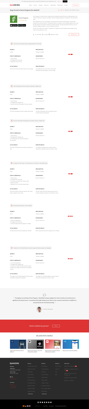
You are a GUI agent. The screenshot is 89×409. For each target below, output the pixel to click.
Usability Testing (44, 377)
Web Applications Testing (32, 366)
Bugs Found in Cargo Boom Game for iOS (71, 369)
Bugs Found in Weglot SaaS (69, 366)
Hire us (56, 326)
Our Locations (51, 406)
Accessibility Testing (31, 391)
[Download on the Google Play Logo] (22, 25)
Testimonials (60, 5)
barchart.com (74, 34)
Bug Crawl (46, 5)
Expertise (41, 5)
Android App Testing (31, 380)
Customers (57, 369)
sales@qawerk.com (13, 378)
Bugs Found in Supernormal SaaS (70, 377)
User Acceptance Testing (45, 388)
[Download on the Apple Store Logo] (14, 25)
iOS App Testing (30, 374)
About (30, 5)
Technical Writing (31, 377)
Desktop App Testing (31, 369)
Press (56, 371)
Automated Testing (44, 369)
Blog (56, 374)
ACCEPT (65, 1)
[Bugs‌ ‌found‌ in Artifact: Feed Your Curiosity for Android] (36, 344)
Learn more (59, 1)
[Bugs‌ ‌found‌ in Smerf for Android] (71, 344)
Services (35, 5)
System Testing (44, 391)
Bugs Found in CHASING (69, 380)
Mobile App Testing (31, 388)
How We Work (58, 366)
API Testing (43, 371)
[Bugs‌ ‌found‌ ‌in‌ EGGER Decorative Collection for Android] (53, 344)
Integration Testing (44, 382)
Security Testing (44, 380)
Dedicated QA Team (31, 385)
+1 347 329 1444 (13, 387)
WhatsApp (12, 384)
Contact (66, 5)
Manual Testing (44, 366)
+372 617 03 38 (13, 386)
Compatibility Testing (31, 382)
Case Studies (53, 5)
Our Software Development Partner (60, 406)
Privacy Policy (45, 406)
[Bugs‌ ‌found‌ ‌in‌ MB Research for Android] (18, 344)
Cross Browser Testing (45, 385)
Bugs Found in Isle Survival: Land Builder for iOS (70, 374)
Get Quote (75, 5)
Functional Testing (44, 374)
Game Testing (30, 371)
